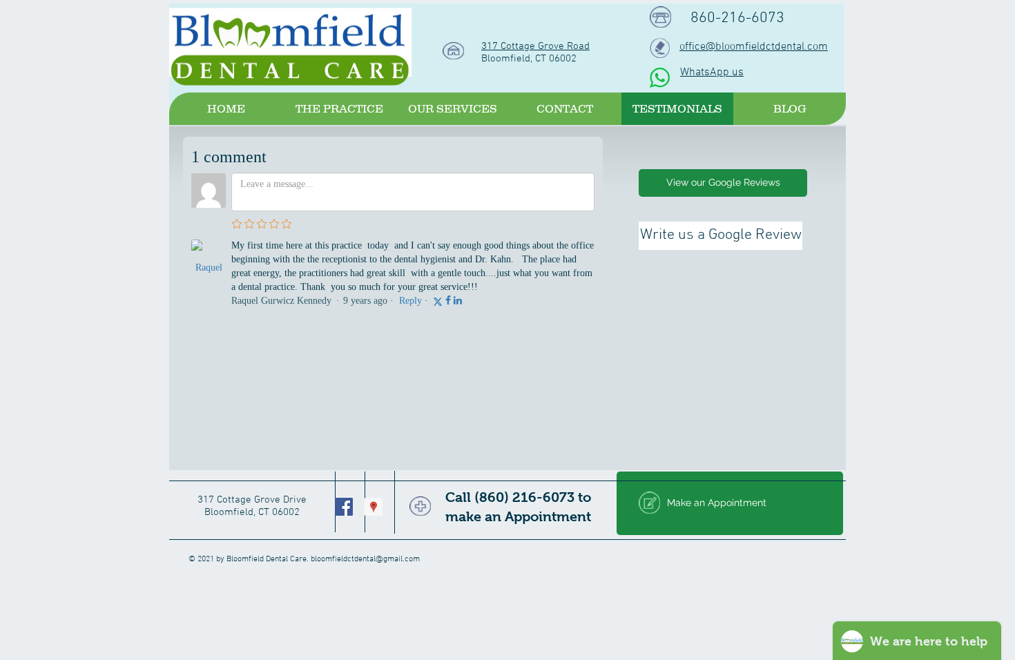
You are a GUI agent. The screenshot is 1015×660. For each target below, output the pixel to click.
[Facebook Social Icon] (344, 507)
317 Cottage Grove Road (535, 46)
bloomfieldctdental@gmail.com (365, 559)
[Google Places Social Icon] (374, 507)
